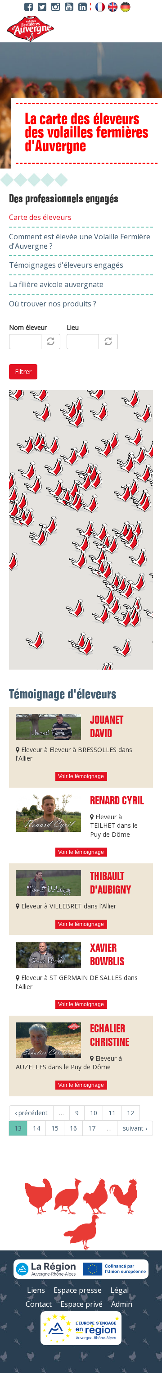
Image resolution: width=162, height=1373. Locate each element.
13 (18, 1128)
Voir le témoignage (81, 776)
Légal (119, 1290)
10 (93, 1112)
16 (73, 1128)
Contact (39, 1304)
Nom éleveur (28, 327)
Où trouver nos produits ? (52, 304)
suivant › (135, 1128)
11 (112, 1112)
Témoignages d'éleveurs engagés (66, 265)
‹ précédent (31, 1112)
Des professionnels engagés (63, 199)
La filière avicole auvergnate (56, 284)
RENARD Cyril (117, 801)
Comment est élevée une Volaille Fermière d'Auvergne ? (79, 241)
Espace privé (81, 1304)
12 (130, 1112)
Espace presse (78, 1290)
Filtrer (23, 371)
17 (91, 1128)
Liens (36, 1290)
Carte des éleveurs (40, 217)
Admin (121, 1304)
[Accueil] (27, 29)
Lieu (73, 327)
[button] (74, 608)
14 (36, 1128)
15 (54, 1128)
